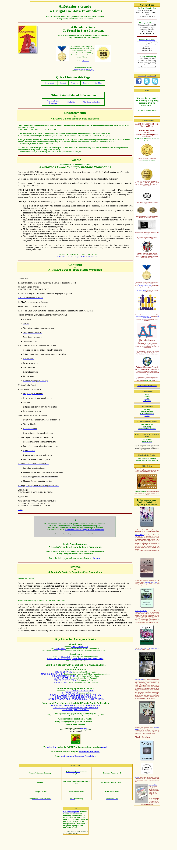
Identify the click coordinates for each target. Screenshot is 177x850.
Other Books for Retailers (91, 102)
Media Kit (71, 102)
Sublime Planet (139, 679)
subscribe (51, 747)
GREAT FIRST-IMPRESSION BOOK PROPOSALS (75, 697)
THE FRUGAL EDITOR (69, 693)
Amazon (96, 558)
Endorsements (49, 83)
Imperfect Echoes (153, 785)
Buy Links (98, 83)
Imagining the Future (151, 582)
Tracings (137, 777)
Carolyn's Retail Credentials (53, 102)
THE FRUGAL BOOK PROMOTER (79, 691)
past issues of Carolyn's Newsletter (78, 756)
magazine (71, 812)
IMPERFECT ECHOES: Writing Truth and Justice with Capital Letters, (75, 659)
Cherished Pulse (139, 535)
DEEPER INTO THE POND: (65, 680)
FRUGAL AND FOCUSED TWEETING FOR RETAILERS (75, 708)
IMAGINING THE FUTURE (51, 674)
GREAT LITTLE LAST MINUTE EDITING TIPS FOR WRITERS (75, 695)
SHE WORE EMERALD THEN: (64, 676)
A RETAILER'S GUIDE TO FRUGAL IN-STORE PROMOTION (76, 705)
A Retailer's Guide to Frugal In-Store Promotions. (84, 530)
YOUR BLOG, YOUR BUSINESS (75, 710)
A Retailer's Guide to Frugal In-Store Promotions (77, 256)
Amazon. (92, 70)
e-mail (104, 747)
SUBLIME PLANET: (61, 682)
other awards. (85, 60)
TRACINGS (65, 657)
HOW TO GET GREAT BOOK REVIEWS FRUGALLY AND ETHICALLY (75, 699)
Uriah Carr (83, 728)
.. (97, 256)
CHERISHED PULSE (63, 672)
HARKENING (60, 649)
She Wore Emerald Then (141, 611)
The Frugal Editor (141, 290)
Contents (74, 83)
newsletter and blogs (89, 752)
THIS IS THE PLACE (79, 647)
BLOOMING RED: (61, 678)
